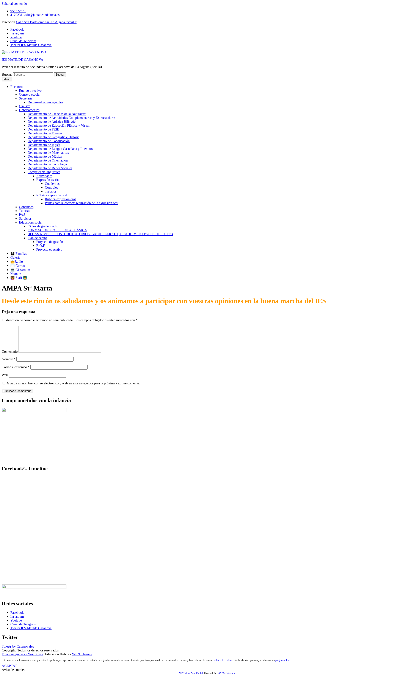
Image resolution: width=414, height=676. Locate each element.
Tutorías (24, 211)
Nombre (9, 359)
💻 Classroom (20, 270)
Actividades (44, 176)
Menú (6, 79)
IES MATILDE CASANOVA (22, 59)
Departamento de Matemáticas (48, 152)
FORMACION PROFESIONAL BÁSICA (57, 230)
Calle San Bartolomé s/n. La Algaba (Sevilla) (46, 22)
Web (5, 375)
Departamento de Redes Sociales (50, 168)
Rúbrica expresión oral (51, 195)
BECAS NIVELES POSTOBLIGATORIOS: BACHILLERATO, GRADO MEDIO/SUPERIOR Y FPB (100, 234)
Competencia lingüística (44, 172)
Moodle (15, 273)
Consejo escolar (30, 94)
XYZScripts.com (226, 673)
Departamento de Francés (45, 133)
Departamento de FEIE (43, 129)
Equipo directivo (30, 90)
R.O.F (40, 245)
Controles (51, 187)
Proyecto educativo (49, 249)
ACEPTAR (10, 666)
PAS (22, 214)
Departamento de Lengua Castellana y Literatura (61, 149)
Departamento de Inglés (44, 145)
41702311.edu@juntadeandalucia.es (35, 15)
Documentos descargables (45, 102)
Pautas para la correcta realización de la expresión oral (81, 203)
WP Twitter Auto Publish (191, 673)
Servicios (25, 218)
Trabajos (50, 191)
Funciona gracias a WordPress (22, 654)
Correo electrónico (16, 367)
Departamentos (29, 110)
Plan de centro (37, 238)
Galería (15, 257)
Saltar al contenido (14, 3)
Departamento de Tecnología (47, 164)
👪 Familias (18, 253)
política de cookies (223, 660)
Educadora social (30, 222)
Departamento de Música (45, 156)
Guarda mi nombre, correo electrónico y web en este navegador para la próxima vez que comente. (73, 383)
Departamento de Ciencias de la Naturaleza (57, 114)
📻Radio (16, 261)
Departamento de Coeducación (49, 141)
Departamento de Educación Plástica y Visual (58, 125)
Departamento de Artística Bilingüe (51, 121)
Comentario (10, 351)
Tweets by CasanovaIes (18, 646)
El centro (16, 87)
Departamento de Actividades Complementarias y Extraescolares (71, 118)
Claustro (24, 106)
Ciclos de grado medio (43, 226)
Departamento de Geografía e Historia (53, 137)
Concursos (26, 207)
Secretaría (25, 98)
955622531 (18, 11)
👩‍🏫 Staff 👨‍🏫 (18, 278)
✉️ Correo (17, 265)
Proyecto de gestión (49, 242)
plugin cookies (282, 660)
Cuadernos (52, 183)
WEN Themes (82, 654)
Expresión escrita (48, 180)
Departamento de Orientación (48, 160)
